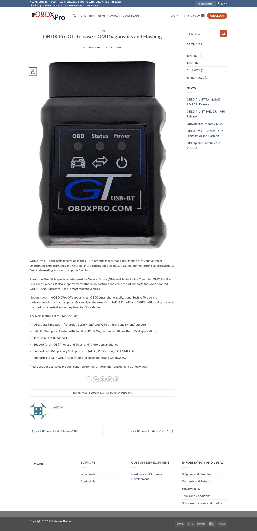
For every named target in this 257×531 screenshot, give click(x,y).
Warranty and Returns (196, 481)
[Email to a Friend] (103, 379)
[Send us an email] (222, 3)
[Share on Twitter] (96, 379)
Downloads (131, 15)
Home (82, 15)
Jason (118, 47)
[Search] (74, 15)
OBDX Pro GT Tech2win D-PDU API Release (204, 102)
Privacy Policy (191, 488)
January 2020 (195, 77)
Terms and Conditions (196, 495)
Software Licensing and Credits (202, 503)
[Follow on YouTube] (225, 3)
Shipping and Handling (196, 474)
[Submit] (223, 33)
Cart (40, 463)
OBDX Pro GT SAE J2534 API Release (206, 114)
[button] (205, 3)
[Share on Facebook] (89, 379)
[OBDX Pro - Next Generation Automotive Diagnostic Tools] (48, 15)
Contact (114, 15)
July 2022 (193, 55)
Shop (92, 15)
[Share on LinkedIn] (116, 379)
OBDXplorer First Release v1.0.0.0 (58, 431)
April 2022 (193, 70)
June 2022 (193, 63)
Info (102, 31)
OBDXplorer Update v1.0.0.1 (150, 431)
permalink (126, 392)
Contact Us (88, 481)
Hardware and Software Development (146, 476)
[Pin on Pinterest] (109, 379)
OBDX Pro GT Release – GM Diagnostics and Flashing (205, 133)
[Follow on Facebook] (218, 3)
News (101, 15)
